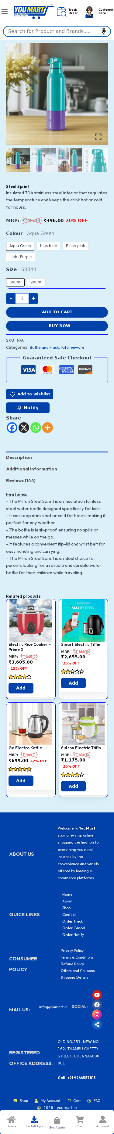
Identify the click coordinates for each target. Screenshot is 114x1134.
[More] (47, 427)
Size (21, 269)
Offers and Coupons (78, 970)
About (67, 901)
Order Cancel (73, 928)
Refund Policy (72, 964)
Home (67, 894)
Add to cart (57, 312)
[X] (24, 427)
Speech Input (103, 31)
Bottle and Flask (44, 347)
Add (21, 688)
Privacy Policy (72, 950)
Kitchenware (73, 347)
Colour (30, 233)
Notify (31, 407)
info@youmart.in (53, 1007)
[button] (99, 97)
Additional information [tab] (31, 469)
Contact (69, 914)
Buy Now (59, 325)
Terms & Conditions (77, 957)
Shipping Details (74, 977)
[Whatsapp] (35, 427)
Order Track (72, 921)
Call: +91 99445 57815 (76, 1077)
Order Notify (73, 934)
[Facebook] (12, 427)
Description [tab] (19, 457)
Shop (66, 907)
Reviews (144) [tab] (21, 480)
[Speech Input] (57, 31)
